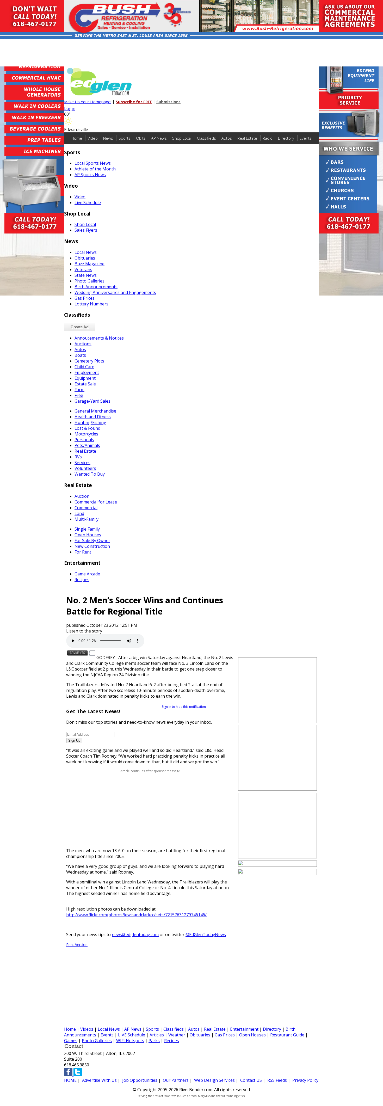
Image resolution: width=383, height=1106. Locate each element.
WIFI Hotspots (130, 1040)
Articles (157, 1035)
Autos (226, 138)
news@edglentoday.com (135, 934)
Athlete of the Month (95, 169)
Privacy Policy (305, 1080)
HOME (70, 1080)
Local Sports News (93, 163)
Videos (86, 1029)
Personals (84, 440)
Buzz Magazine (89, 264)
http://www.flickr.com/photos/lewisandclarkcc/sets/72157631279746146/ (136, 915)
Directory (286, 138)
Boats (80, 355)
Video (93, 138)
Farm (79, 389)
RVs (78, 457)
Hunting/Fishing (90, 422)
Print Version (77, 944)
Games (70, 1040)
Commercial (86, 508)
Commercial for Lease (96, 502)
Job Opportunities (139, 1080)
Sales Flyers (86, 230)
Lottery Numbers (91, 304)
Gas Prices (85, 298)
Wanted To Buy (90, 474)
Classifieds (206, 138)
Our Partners (176, 1080)
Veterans (83, 269)
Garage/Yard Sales (92, 401)
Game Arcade (87, 574)
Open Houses (88, 535)
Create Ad (80, 327)
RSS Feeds (277, 1080)
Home (76, 138)
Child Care (84, 367)
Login (69, 108)
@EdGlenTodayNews (206, 934)
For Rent (83, 552)
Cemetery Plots (89, 361)
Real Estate (247, 138)
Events (306, 138)
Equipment (85, 378)
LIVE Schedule (131, 1035)
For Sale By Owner (92, 540)
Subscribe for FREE (134, 101)
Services (82, 462)
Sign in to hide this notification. (184, 706)
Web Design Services (214, 1080)
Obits (141, 138)
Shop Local (181, 138)
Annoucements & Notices (99, 338)
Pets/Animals (87, 445)
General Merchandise (95, 411)
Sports (125, 138)
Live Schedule (88, 202)
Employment (87, 372)
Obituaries (85, 258)
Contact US (251, 1080)
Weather (176, 1035)
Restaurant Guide (287, 1035)
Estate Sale (85, 384)
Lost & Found (87, 428)
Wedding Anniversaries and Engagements (115, 292)
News (108, 138)
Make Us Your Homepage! (87, 101)
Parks (154, 1040)
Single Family (87, 529)
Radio (268, 138)
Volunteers (85, 468)
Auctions (83, 344)
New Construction (92, 546)
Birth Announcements (96, 287)
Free (79, 395)
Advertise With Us (99, 1080)
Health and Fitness (93, 417)
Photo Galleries (89, 281)
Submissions (168, 101)
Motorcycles (86, 434)
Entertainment (244, 1029)
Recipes (82, 579)
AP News (159, 138)
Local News (86, 252)
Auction (82, 496)
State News (86, 275)
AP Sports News (90, 174)
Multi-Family (86, 519)
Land (79, 513)
